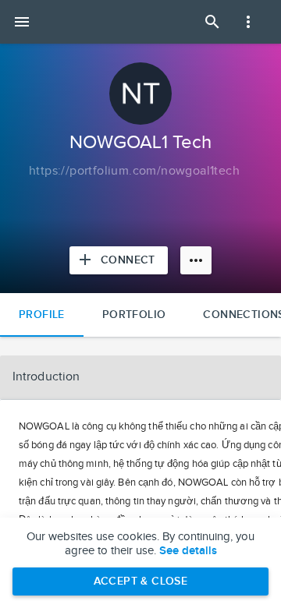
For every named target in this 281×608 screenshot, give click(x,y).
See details (188, 551)
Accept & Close (141, 581)
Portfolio (134, 314)
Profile (42, 314)
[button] (140, 377)
